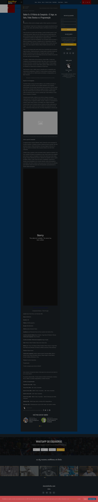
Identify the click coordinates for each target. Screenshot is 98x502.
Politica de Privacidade (73, 498)
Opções (85, 498)
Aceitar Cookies (92, 498)
